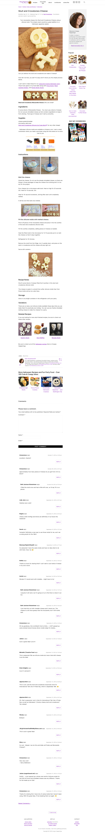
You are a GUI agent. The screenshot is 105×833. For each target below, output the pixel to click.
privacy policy (28, 822)
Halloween (39, 6)
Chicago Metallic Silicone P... (36, 146)
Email (20, 440)
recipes (35, 2)
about (50, 2)
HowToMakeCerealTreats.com (45, 364)
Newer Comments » (24, 803)
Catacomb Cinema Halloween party (49, 84)
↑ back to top (52, 812)
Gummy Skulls (25, 338)
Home (19, 6)
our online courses (52, 823)
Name (20, 435)
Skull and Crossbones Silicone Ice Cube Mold (32, 125)
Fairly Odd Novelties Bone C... (29, 146)
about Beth (77, 823)
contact (77, 822)
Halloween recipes (41, 344)
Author (20, 355)
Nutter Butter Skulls (38, 87)
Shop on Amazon (29, 149)
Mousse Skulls (56, 338)
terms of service (28, 825)
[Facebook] (59, 359)
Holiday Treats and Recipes (29, 6)
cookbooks (57, 2)
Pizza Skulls (50, 85)
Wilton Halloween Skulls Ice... (43, 146)
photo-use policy (28, 823)
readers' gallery (52, 825)
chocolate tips (43, 2)
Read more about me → (77, 45)
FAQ (77, 825)
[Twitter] (61, 359)
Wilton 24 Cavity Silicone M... (51, 146)
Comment (21, 415)
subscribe (66, 2)
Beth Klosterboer (29, 358)
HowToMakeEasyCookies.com (36, 365)
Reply (59, 461)
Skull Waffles (40, 338)
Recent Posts (25, 355)
